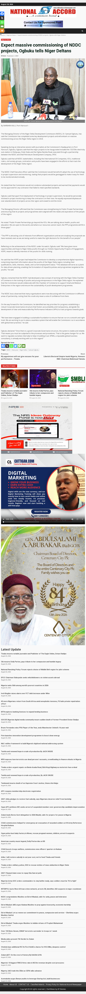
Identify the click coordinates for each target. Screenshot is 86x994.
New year (15, 350)
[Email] (23, 346)
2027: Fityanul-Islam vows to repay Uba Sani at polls (21, 873)
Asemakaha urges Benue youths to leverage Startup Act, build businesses (30, 979)
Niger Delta (23, 350)
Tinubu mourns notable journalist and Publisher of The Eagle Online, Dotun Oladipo (14, 378)
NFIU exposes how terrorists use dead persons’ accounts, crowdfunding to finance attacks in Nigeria (41, 759)
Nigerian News (6, 39)
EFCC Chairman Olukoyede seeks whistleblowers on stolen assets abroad (30, 678)
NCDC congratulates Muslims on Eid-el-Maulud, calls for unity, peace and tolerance (34, 897)
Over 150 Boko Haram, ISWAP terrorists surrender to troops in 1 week (29, 931)
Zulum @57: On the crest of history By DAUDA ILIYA (21, 955)
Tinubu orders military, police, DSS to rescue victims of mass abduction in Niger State (35, 865)
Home (5, 984)
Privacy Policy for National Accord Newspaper (64, 984)
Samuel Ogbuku (34, 350)
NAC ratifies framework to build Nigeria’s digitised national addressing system (32, 744)
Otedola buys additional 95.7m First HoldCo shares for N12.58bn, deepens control (33, 947)
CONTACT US (23, 984)
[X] (7, 346)
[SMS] (19, 346)
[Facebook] (3, 346)
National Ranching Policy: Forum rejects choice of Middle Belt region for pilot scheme (71, 378)
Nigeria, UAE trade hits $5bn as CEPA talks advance (21, 971)
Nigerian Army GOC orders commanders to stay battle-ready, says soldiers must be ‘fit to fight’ (38, 881)
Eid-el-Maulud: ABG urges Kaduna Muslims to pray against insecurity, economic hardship (36, 905)
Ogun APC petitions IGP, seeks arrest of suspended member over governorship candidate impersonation (43, 807)
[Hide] (1, 35)
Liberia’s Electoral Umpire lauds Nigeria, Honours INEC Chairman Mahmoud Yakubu (64, 356)
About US (13, 984)
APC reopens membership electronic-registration (21, 791)
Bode (4, 56)
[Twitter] (15, 346)
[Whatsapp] (11, 346)
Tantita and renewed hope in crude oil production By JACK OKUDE (27, 751)
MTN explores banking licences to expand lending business (24, 712)
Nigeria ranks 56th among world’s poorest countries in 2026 (24, 685)
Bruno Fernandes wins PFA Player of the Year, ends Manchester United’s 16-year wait (35, 728)
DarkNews (51, 989)
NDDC (8, 350)
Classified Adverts (37, 984)
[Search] (82, 31)
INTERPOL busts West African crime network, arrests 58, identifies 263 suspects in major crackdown (41, 889)
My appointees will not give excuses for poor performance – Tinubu (20, 356)
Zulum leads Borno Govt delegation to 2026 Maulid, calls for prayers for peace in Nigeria (36, 815)
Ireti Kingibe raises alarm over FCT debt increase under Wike (25, 693)
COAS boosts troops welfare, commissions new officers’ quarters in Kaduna (31, 849)
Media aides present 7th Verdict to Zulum (17, 939)
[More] (2, 30)
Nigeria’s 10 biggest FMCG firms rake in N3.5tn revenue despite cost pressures (32, 963)
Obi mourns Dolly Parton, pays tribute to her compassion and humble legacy (43, 378)
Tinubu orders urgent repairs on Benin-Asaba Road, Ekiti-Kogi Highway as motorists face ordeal (39, 767)
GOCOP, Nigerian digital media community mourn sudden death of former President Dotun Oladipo (40, 720)
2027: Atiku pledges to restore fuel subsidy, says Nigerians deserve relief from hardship (36, 799)
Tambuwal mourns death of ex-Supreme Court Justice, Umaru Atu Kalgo (29, 783)
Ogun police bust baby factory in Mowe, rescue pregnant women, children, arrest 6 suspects (37, 833)
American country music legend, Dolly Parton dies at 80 (23, 841)
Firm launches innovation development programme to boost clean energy (30, 736)
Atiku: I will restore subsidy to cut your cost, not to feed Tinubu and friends (30, 857)
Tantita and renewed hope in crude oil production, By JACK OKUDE (27, 775)
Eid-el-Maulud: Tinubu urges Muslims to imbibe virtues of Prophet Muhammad (32, 923)
